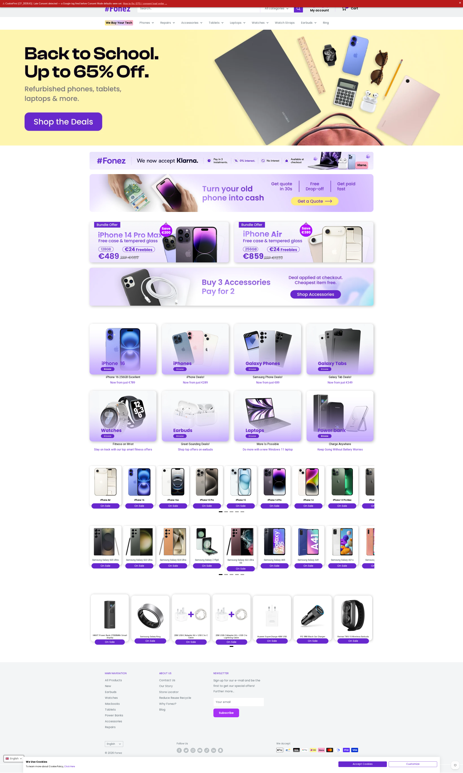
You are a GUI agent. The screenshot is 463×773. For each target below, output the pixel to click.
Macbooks (112, 704)
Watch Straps (285, 23)
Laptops (235, 23)
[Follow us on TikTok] (206, 750)
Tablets (214, 23)
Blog (162, 709)
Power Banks (114, 715)
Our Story (166, 686)
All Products (113, 680)
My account (319, 10)
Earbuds (307, 23)
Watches (258, 23)
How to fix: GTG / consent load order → (145, 3)
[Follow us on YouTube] (199, 750)
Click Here (69, 766)
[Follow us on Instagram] (193, 750)
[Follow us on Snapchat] (220, 750)
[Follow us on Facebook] (179, 750)
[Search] (298, 8)
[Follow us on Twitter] (186, 750)
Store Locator (169, 692)
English (111, 744)
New (108, 686)
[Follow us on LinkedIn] (213, 750)
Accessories (189, 23)
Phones (144, 23)
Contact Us (167, 680)
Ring (326, 23)
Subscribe (226, 713)
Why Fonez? (167, 704)
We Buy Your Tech (119, 23)
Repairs (165, 23)
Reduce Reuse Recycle (175, 698)
